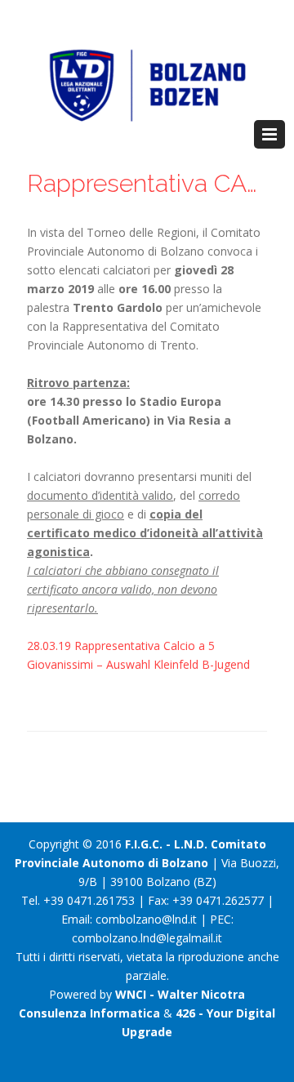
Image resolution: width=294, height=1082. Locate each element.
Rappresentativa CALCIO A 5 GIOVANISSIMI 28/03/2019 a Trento (147, 183)
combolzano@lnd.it (146, 919)
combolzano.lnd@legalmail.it (147, 938)
